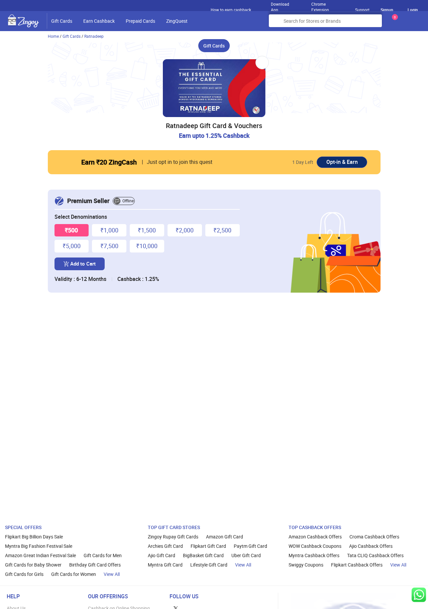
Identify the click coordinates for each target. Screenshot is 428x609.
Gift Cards (61, 21)
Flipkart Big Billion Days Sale (34, 536)
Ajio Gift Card (161, 555)
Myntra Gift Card (165, 565)
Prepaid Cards (140, 21)
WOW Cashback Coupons (315, 546)
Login (413, 9)
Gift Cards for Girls (24, 574)
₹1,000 (109, 230)
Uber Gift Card (246, 555)
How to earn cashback (231, 9)
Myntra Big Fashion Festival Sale (38, 546)
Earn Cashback (99, 21)
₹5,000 (72, 246)
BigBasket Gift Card (203, 555)
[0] (394, 23)
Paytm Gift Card (250, 546)
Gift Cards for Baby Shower (33, 565)
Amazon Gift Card (224, 536)
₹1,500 (147, 230)
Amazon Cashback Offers (315, 536)
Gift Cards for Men (103, 555)
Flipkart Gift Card (208, 546)
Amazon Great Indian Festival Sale (40, 555)
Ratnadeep (94, 36)
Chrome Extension (320, 5)
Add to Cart (83, 263)
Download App (280, 5)
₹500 (71, 230)
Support (362, 9)
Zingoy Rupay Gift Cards (173, 536)
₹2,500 (222, 230)
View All (112, 574)
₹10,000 (146, 246)
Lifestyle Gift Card (208, 565)
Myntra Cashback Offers (314, 555)
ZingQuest (177, 21)
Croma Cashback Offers (374, 536)
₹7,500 (109, 246)
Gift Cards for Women (73, 574)
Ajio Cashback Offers (371, 546)
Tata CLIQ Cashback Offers (375, 555)
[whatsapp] (418, 594)
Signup (387, 9)
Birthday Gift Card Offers (95, 565)
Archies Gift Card (165, 546)
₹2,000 (185, 230)
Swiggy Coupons (306, 565)
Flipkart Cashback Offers (357, 565)
